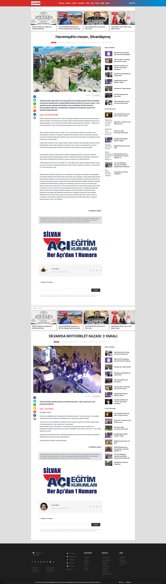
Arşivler (71, 563)
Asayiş (97, 3)
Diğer (108, 3)
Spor (92, 3)
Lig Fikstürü (105, 564)
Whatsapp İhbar (50, 569)
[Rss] (48, 561)
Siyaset (74, 3)
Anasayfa (35, 9)
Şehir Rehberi (105, 572)
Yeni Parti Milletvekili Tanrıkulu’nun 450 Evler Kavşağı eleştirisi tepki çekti (121, 164)
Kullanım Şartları (50, 567)
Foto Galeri (72, 553)
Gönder (96, 290)
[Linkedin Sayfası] (45, 561)
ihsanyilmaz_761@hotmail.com (60, 272)
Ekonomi (61, 3)
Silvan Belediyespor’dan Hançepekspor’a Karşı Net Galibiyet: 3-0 (121, 155)
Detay (121, 582)
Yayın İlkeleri (35, 569)
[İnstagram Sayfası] (39, 561)
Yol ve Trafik (105, 558)
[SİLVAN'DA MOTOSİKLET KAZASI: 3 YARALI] (67, 369)
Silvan (88, 3)
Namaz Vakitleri (106, 560)
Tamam (128, 582)
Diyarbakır (81, 3)
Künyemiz (72, 566)
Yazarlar (71, 559)
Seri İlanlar (105, 570)
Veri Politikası (35, 571)
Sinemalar (105, 568)
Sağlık (102, 3)
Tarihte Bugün (106, 566)
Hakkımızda (35, 567)
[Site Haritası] (51, 561)
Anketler (122, 558)
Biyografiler (123, 560)
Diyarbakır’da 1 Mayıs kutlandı (122, 88)
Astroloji (122, 564)
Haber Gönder (50, 571)
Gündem (68, 3)
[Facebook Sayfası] (33, 561)
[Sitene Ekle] (54, 561)
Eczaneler (104, 562)
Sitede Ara (123, 557)
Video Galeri (72, 556)
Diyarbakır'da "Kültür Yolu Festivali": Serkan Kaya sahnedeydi (121, 67)
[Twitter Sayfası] (35, 561)
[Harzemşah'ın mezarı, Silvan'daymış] (67, 69)
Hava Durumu (105, 557)
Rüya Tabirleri (123, 562)
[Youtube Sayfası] (42, 561)
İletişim (71, 569)
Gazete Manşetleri (107, 574)
